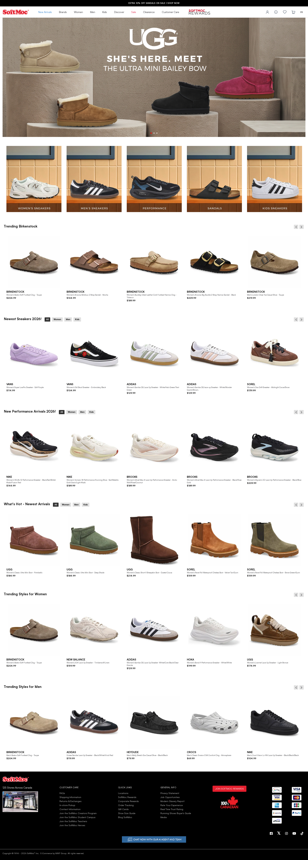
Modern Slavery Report (172, 801)
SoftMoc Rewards (127, 797)
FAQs (62, 793)
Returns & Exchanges (70, 801)
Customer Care (170, 12)
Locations (123, 793)
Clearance (149, 12)
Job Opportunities (170, 797)
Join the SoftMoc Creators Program (78, 813)
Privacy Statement (169, 793)
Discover (119, 12)
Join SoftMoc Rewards (229, 788)
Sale (133, 12)
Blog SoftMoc (125, 817)
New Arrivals (45, 12)
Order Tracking (126, 805)
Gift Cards (123, 809)
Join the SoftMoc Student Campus (77, 817)
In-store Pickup (67, 805)
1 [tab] (151, 133)
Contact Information (70, 809)
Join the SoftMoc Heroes (72, 825)
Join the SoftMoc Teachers (73, 821)
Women (78, 12)
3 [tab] (157, 133)
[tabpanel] (154, 77)
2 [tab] (154, 133)
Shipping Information (70, 797)
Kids (104, 12)
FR (301, 12)
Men (92, 12)
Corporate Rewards (128, 801)
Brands (63, 12)
